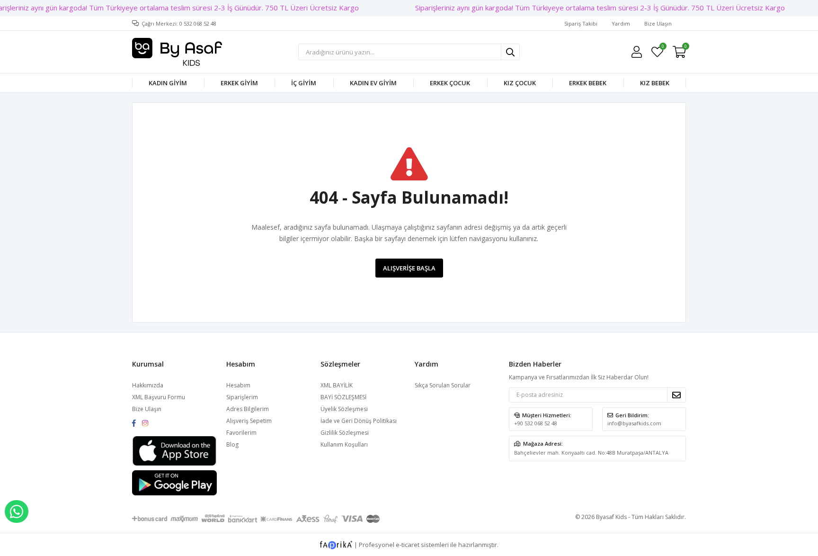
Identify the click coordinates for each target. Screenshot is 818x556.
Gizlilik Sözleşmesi (344, 433)
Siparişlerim (242, 397)
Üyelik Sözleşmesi (344, 409)
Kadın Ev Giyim (373, 83)
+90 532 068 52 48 (535, 423)
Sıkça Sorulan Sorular (443, 385)
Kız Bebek (654, 83)
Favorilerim (662, 47)
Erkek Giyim (239, 83)
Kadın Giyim (168, 83)
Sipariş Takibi (580, 23)
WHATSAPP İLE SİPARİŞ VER (16, 511)
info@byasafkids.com (634, 423)
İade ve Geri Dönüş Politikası (358, 421)
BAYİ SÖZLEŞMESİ (343, 397)
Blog (232, 444)
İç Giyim (303, 83)
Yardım (621, 23)
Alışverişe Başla (409, 268)
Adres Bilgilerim (247, 409)
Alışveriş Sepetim (249, 421)
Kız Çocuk (520, 83)
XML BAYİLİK (336, 385)
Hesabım (238, 385)
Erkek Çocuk (450, 83)
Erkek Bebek (587, 83)
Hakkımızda (147, 385)
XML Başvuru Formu (158, 397)
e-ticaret (407, 544)
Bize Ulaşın (658, 23)
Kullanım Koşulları (344, 444)
